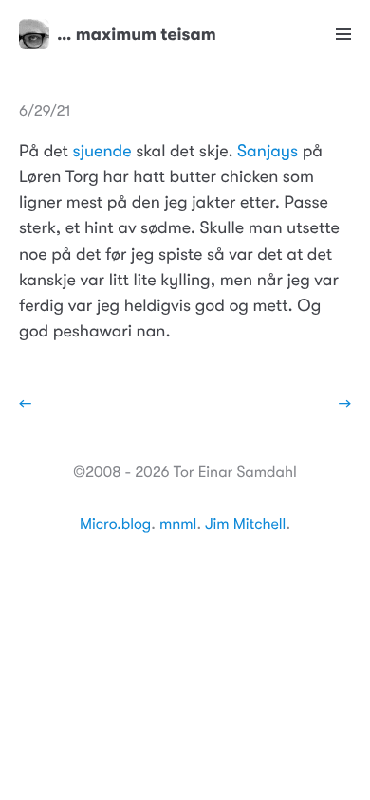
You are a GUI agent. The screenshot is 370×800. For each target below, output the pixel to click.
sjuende (102, 151)
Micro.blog (115, 524)
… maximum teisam (136, 34)
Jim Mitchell (245, 524)
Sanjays (267, 151)
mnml (177, 524)
